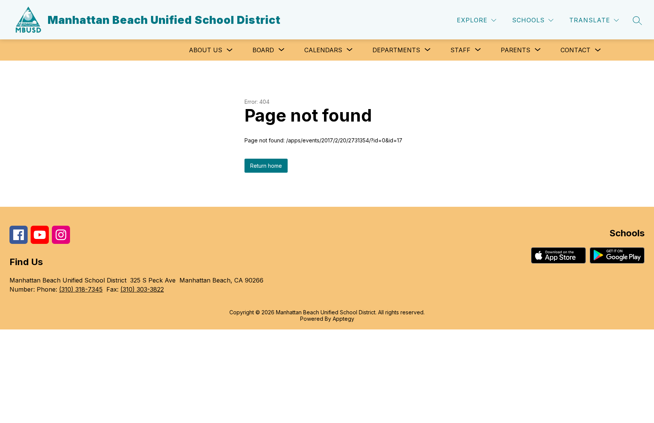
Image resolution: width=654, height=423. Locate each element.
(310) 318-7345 (81, 289)
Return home (266, 165)
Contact (575, 50)
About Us (205, 50)
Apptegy (343, 318)
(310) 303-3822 (142, 289)
